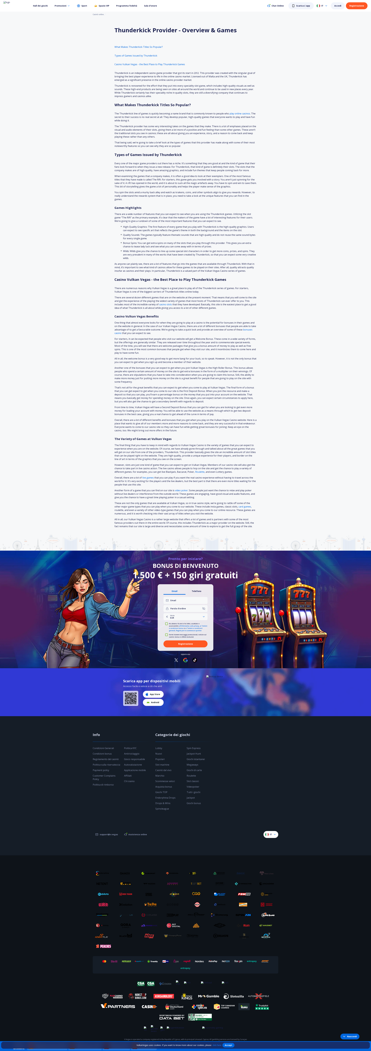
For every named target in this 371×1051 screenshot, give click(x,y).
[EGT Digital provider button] (173, 925)
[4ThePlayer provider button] (150, 915)
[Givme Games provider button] (220, 884)
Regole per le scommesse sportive (188, 631)
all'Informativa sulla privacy (189, 626)
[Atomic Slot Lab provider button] (173, 894)
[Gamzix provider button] (126, 873)
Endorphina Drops (165, 797)
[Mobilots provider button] (103, 894)
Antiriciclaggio (131, 753)
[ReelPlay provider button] (173, 915)
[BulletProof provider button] (197, 915)
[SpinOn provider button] (244, 915)
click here (217, 1045)
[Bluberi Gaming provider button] (103, 904)
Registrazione (356, 5)
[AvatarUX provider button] (126, 915)
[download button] (130, 698)
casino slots (165, 304)
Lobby (158, 748)
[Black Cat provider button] (126, 936)
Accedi (337, 5)
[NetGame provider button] (220, 873)
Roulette (199, 471)
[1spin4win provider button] (126, 884)
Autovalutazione (133, 764)
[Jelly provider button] (197, 925)
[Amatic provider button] (244, 873)
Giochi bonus (194, 803)
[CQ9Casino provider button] (197, 894)
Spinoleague (162, 808)
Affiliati (128, 775)
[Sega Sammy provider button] (103, 915)
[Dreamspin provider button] (220, 936)
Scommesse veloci (165, 781)
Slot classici (193, 781)
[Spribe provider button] (150, 894)
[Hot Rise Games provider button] (150, 936)
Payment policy (101, 770)
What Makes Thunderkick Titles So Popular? (138, 47)
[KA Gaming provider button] (103, 925)
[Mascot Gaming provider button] (267, 904)
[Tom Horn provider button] (267, 894)
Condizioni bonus (102, 753)
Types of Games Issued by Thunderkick (135, 55)
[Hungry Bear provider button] (173, 936)
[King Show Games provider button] (244, 904)
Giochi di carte (194, 770)
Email (174, 591)
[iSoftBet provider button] (197, 884)
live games (148, 477)
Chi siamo (129, 781)
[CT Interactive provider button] (244, 884)
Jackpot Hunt (194, 753)
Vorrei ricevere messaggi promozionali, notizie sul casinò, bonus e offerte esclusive (187, 636)
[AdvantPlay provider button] (103, 936)
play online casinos (240, 113)
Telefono (196, 591)
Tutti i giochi (193, 792)
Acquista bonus (163, 786)
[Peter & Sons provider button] (267, 873)
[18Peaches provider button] (103, 946)
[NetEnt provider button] (103, 884)
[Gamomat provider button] (150, 873)
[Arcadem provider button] (267, 884)
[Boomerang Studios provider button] (220, 915)
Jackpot (191, 797)
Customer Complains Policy (104, 777)
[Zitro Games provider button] (173, 904)
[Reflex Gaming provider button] (220, 925)
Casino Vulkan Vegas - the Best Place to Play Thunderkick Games (149, 64)
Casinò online (98, 14)
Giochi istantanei (196, 759)
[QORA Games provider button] (126, 925)
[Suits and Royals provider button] (244, 936)
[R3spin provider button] (197, 936)
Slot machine (162, 764)
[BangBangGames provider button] (267, 915)
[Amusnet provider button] (267, 925)
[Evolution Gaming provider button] (126, 904)
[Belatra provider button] (220, 894)
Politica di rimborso (103, 784)
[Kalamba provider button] (173, 884)
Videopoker (193, 786)
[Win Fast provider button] (197, 904)
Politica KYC (130, 748)
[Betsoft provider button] (197, 873)
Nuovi (158, 753)
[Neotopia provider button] (267, 936)
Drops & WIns (162, 803)
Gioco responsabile (134, 759)
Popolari (160, 759)
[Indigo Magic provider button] (150, 925)
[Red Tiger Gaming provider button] (126, 894)
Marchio (159, 775)
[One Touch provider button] (220, 904)
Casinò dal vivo (163, 770)
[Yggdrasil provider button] (173, 873)
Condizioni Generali (103, 748)
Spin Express (194, 748)
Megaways (192, 764)
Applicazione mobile (135, 770)
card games (245, 506)
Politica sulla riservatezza (106, 764)
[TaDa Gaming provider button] (150, 904)
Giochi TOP (161, 792)
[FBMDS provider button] (244, 894)
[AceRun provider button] (244, 925)
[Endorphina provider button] (103, 873)
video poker (181, 490)
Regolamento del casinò (106, 759)
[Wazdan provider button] (150, 884)
